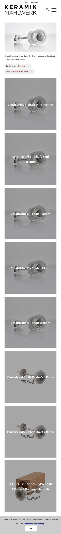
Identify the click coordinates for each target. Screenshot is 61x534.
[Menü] (52, 9)
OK (31, 528)
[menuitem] (26, 2)
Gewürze (34, 2)
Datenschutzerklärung (34, 523)
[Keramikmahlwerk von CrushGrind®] (25, 9)
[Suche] (46, 9)
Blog (26, 2)
